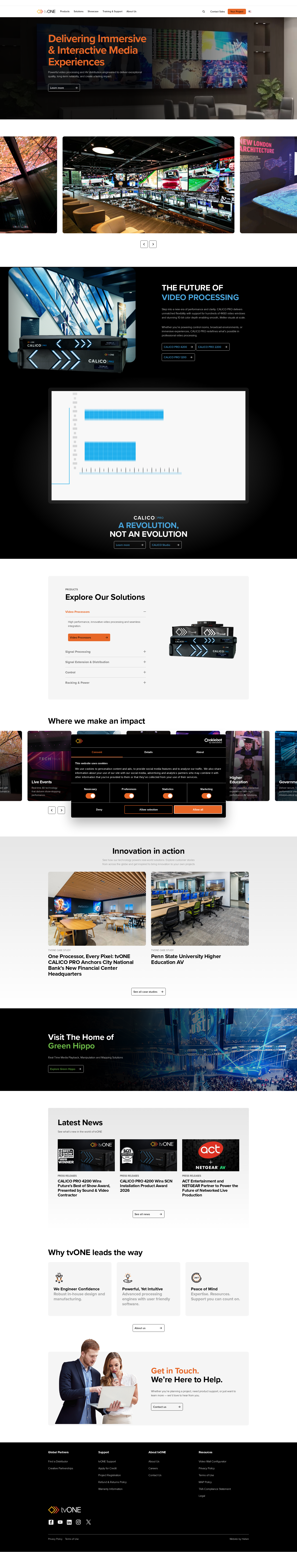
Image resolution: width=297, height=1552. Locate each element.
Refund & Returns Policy (112, 1482)
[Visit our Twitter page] (88, 1522)
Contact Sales (217, 11)
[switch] (129, 796)
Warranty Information (110, 1489)
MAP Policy (205, 1482)
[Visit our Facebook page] (51, 1522)
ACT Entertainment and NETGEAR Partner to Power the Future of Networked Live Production (210, 1188)
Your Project (236, 11)
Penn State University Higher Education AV (186, 959)
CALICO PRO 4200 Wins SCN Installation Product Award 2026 (146, 1185)
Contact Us (154, 1475)
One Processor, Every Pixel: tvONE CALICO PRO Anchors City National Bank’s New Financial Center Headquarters (91, 965)
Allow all (198, 809)
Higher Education (239, 780)
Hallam (245, 1539)
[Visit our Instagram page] (78, 1522)
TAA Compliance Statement (215, 1489)
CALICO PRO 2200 (209, 347)
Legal (202, 1496)
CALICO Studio (161, 545)
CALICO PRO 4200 (175, 347)
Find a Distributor (58, 1461)
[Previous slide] (52, 810)
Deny (99, 809)
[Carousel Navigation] (148, 244)
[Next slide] (61, 810)
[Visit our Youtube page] (60, 1522)
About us (140, 1328)
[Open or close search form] (204, 11)
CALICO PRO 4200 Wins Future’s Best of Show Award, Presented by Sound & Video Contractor (84, 1188)
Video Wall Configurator (212, 1461)
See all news (142, 1214)
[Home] (46, 11)
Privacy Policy (207, 1468)
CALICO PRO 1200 (175, 357)
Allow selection (148, 809)
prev (144, 244)
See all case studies (145, 992)
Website (234, 1539)
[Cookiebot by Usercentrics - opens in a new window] (207, 741)
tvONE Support (107, 1461)
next (153, 244)
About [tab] (200, 752)
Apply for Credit (107, 1468)
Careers (153, 1468)
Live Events (42, 782)
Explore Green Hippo (62, 1069)
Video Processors (80, 637)
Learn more (57, 88)
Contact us (159, 1407)
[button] (79, 11)
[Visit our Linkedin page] (69, 1522)
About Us (153, 1461)
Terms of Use (206, 1475)
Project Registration (109, 1475)
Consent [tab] (97, 752)
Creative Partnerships (60, 1468)
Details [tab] (148, 752)
